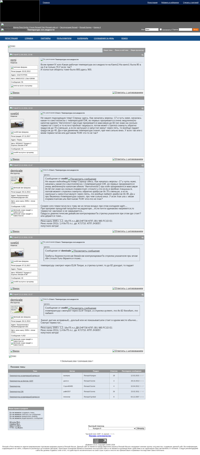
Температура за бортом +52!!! (21, 381)
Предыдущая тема (69, 361)
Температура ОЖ (16, 391)
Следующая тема (85, 361)
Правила (46, 2)
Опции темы (108, 50)
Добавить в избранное (170, 2)
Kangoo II (97, 27)
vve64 (14, 113)
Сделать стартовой (190, 2)
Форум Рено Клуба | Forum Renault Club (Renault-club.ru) (35, 27)
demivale (16, 170)
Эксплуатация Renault (69, 27)
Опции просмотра (137, 50)
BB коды (13, 422)
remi (13, 60)
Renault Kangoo (86, 27)
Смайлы (13, 424)
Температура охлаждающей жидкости (25, 376)
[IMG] (12, 426)
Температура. (15, 386)
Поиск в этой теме (121, 50)
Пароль (175, 29)
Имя (143, 29)
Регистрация (153, 2)
